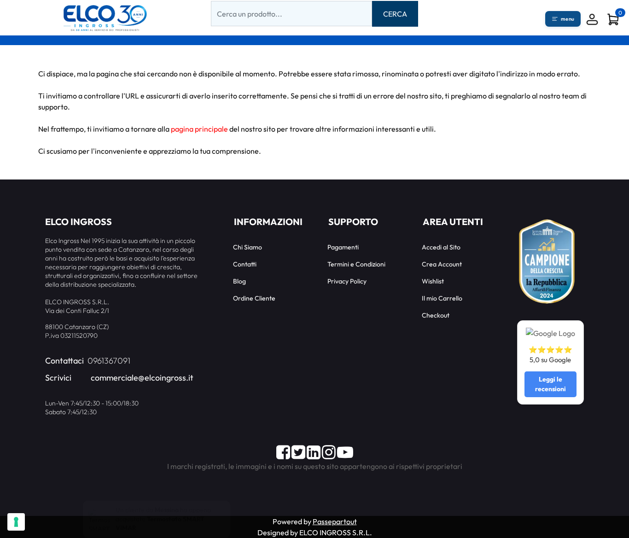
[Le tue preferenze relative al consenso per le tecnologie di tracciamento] (16, 522)
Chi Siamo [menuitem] (247, 247)
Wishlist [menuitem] (433, 281)
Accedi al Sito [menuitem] (441, 247)
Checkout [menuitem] (435, 315)
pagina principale (199, 128)
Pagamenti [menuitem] (343, 247)
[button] (395, 14)
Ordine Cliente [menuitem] (254, 298)
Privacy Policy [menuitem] (347, 281)
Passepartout (335, 521)
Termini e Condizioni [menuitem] (356, 264)
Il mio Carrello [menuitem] (442, 298)
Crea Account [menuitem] (442, 264)
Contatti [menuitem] (244, 264)
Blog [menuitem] (239, 281)
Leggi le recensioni (550, 384)
